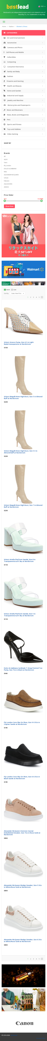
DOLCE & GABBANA (10, 169)
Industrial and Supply (15, 96)
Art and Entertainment (16, 38)
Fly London (7, 166)
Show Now (9, 206)
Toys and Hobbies (14, 129)
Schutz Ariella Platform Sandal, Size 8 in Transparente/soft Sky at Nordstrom (19, 560)
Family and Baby (13, 71)
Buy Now (25, 304)
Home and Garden (14, 91)
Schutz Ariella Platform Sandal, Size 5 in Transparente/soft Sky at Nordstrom (19, 615)
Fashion (11, 26)
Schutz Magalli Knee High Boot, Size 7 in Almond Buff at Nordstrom (23, 506)
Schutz (6, 178)
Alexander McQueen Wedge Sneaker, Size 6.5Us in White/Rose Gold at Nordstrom (23, 940)
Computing (11, 62)
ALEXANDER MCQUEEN (11, 175)
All (4, 156)
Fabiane (6, 181)
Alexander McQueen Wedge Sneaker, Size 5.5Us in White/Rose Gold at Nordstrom (23, 886)
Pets (8, 120)
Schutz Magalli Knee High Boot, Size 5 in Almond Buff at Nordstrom (23, 397)
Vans (5, 162)
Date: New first (16, 293)
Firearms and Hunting (15, 81)
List (15, 290)
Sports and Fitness (14, 124)
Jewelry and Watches (15, 100)
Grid (8, 290)
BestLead (14, 1035)
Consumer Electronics (15, 67)
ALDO (6, 159)
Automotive (11, 43)
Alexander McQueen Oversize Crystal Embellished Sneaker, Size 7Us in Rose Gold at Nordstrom (22, 833)
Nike (5, 172)
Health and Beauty (14, 86)
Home (4, 26)
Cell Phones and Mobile (15, 52)
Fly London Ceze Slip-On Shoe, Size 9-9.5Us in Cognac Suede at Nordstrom (22, 723)
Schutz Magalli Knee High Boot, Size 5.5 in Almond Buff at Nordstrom (20, 452)
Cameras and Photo (14, 47)
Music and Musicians (14, 110)
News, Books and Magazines (18, 115)
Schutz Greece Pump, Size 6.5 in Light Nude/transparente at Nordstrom (19, 343)
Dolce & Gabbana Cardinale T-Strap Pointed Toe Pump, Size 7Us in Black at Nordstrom (23, 669)
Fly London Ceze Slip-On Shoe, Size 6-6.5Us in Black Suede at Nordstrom (22, 778)
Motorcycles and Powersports (18, 105)
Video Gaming (12, 134)
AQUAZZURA (8, 184)
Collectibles (11, 57)
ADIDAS (6, 187)
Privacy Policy (40, 1038)
